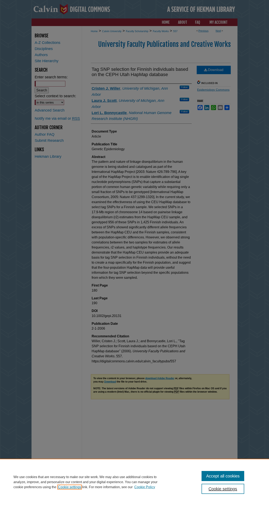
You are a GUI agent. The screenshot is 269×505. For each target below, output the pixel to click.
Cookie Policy (144, 487)
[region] (134, 482)
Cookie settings (69, 487)
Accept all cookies (223, 476)
